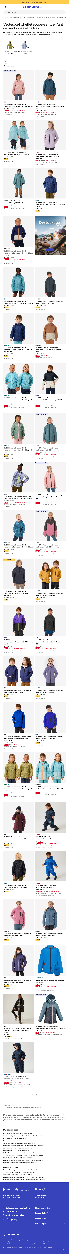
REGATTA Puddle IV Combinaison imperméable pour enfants (47, 838)
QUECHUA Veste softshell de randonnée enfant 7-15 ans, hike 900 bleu (49, 737)
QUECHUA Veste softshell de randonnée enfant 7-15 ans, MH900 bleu (49, 934)
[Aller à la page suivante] (41, 1095)
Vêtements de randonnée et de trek (14, 1140)
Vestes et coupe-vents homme (10, 52)
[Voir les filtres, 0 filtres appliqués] (5, 62)
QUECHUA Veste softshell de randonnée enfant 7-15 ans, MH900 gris (49, 302)
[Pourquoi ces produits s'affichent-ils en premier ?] (4, 66)
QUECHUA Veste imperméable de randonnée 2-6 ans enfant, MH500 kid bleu (18, 546)
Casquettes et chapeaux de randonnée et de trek (18, 1174)
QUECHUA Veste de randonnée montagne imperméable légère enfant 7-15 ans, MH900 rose (50, 497)
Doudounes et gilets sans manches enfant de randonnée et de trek (23, 1136)
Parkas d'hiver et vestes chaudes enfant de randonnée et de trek (23, 1145)
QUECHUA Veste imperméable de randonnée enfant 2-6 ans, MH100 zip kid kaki (18, 450)
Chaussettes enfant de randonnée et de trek (16, 1150)
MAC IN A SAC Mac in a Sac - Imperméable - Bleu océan (50, 981)
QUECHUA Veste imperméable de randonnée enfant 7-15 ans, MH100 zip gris (18, 886)
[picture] (18, 85)
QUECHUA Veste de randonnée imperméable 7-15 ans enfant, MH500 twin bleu (50, 106)
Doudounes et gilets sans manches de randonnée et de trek (21, 1165)
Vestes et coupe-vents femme (25, 52)
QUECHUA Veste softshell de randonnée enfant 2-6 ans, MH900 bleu (17, 691)
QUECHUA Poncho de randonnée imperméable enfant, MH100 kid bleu (16, 154)
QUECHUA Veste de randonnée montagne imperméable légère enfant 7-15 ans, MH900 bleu (18, 738)
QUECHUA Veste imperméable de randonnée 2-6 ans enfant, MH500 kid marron (48, 350)
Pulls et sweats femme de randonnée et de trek (17, 1133)
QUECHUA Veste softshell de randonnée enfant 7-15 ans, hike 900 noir (17, 981)
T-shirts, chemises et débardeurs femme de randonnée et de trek (23, 1155)
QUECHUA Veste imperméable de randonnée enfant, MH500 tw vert (47, 449)
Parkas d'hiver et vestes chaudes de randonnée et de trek (20, 1153)
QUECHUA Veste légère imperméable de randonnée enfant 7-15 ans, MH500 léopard (18, 497)
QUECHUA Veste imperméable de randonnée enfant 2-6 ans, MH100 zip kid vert (18, 789)
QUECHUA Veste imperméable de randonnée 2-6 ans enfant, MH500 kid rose (18, 105)
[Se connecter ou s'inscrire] (60, 7)
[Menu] (5, 7)
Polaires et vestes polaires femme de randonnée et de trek (21, 1170)
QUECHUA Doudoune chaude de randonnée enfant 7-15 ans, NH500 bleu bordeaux (17, 839)
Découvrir (50, 249)
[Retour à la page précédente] (28, 1095)
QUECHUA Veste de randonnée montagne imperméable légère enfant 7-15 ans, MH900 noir (50, 642)
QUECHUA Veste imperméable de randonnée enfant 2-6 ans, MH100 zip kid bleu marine (18, 350)
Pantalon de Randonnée (10, 1167)
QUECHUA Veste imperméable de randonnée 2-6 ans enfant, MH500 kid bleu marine (18, 253)
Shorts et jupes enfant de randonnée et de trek (17, 1157)
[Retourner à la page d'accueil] (32, 7)
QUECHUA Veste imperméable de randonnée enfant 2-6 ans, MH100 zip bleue (50, 1027)
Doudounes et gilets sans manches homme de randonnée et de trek (23, 1160)
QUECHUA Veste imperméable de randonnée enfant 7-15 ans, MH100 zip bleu (18, 302)
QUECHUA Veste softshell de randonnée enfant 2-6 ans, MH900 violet (49, 691)
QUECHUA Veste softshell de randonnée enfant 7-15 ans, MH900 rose (17, 934)
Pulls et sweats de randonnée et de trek (15, 1138)
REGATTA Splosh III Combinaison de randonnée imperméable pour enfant (16, 1078)
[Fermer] (64, 2)
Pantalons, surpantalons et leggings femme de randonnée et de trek (24, 1179)
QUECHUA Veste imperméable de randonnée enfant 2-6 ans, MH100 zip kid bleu (18, 400)
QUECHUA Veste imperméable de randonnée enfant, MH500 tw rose (47, 546)
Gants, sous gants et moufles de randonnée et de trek (19, 1143)
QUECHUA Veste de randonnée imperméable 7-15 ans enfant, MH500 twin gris (50, 400)
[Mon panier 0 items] (64, 7)
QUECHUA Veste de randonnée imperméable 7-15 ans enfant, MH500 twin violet (18, 642)
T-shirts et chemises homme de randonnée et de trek (19, 1172)
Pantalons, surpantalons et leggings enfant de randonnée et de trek (23, 1177)
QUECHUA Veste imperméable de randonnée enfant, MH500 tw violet (48, 155)
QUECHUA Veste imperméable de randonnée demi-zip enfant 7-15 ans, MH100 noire (16, 593)
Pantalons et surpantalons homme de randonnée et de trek (21, 1162)
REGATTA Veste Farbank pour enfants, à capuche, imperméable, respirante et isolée (17, 1030)
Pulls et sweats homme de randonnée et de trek (17, 1148)
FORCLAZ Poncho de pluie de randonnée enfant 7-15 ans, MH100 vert (18, 202)
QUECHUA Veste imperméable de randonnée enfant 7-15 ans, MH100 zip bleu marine (50, 204)
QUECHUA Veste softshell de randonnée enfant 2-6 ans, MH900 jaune (49, 594)
